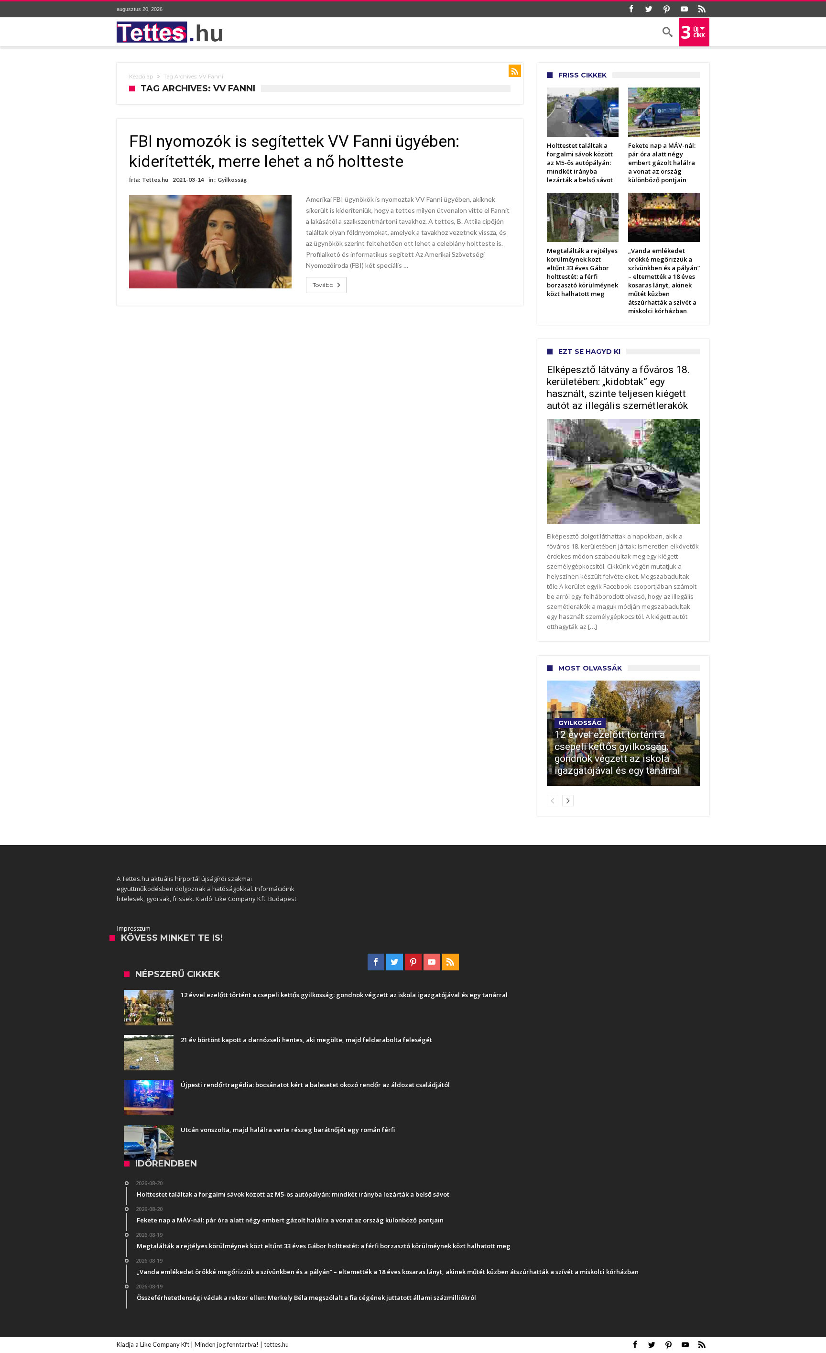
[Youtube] (684, 9)
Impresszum (134, 928)
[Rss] (701, 9)
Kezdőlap (141, 76)
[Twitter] (648, 9)
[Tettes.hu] (172, 32)
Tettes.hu (155, 179)
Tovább (323, 284)
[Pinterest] (666, 9)
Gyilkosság (232, 179)
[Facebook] (631, 9)
